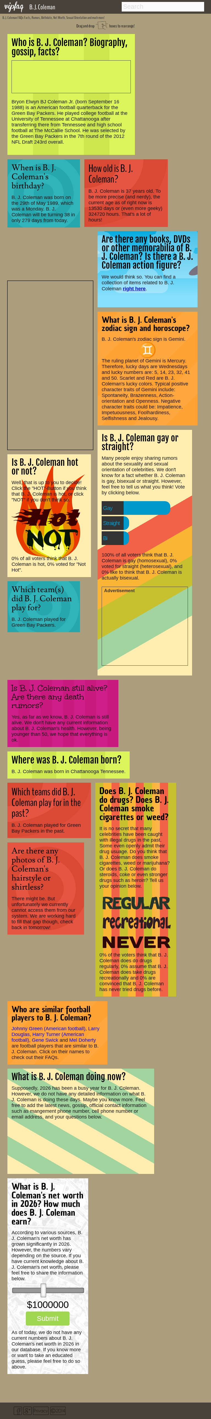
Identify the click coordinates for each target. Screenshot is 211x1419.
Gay (107, 508)
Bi (105, 538)
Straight (111, 523)
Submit (48, 1318)
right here (134, 288)
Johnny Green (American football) (48, 1028)
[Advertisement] (50, 364)
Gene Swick (45, 1040)
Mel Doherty (82, 1040)
